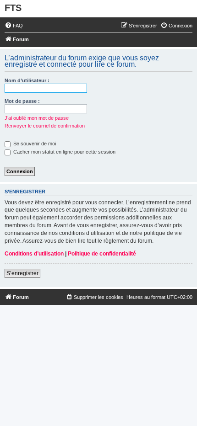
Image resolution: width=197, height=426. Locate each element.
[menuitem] (14, 25)
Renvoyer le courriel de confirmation (45, 125)
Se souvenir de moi (34, 143)
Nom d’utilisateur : (27, 80)
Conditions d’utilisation (34, 253)
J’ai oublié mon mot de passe (37, 118)
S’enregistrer (22, 273)
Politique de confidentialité (102, 253)
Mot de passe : (22, 101)
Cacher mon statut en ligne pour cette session (63, 151)
